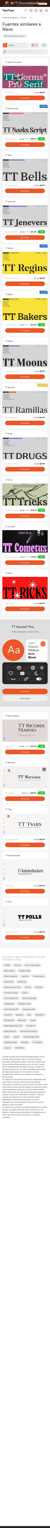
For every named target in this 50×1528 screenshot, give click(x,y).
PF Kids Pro (30, 1026)
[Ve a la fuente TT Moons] (25, 356)
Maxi (29, 1015)
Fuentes (23, 17)
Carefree (25, 976)
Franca (25, 993)
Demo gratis (25, 698)
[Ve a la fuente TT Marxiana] (25, 777)
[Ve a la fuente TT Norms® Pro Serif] (25, 77)
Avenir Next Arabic (32, 965)
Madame (19, 1015)
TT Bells (8, 155)
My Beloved (9, 1020)
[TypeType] (8, 10)
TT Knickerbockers (12, 855)
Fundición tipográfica (10, 17)
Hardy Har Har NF (11, 1009)
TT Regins (9, 248)
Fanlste (28, 987)
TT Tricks (8, 480)
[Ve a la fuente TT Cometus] (25, 541)
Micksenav (39, 1015)
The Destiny (37, 1042)
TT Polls (8, 902)
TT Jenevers (10, 201)
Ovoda (32, 1020)
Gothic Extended (29, 998)
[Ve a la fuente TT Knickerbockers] (25, 870)
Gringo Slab (9, 1004)
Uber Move (19, 1048)
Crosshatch (8, 982)
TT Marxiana (10, 762)
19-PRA (7, 965)
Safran (6, 1037)
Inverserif (8, 1015)
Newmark (22, 1020)
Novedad (43, 106)
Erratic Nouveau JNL (12, 987)
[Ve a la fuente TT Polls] (25, 916)
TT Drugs (8, 433)
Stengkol (24, 1042)
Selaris (16, 1037)
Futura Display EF (11, 998)
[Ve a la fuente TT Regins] (25, 263)
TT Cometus (10, 526)
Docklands (22, 982)
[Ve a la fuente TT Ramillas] (25, 402)
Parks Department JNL (13, 1026)
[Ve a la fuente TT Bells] (25, 170)
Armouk (17, 965)
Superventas (42, 385)
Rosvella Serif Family (28, 1031)
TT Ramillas (9, 387)
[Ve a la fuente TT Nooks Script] (25, 123)
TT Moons (9, 341)
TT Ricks (8, 573)
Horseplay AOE (29, 1009)
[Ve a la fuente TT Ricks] (25, 588)
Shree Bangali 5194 (31, 1037)
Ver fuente (25, 98)
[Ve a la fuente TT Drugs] (25, 448)
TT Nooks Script (11, 108)
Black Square (9, 971)
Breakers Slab (24, 971)
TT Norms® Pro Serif (13, 62)
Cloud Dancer (38, 976)
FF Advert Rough (11, 993)
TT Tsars (8, 809)
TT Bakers (9, 294)
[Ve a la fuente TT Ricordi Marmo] (25, 730)
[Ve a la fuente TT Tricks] (25, 494)
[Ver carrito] (41, 10)
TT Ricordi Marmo (12, 716)
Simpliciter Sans (10, 1042)
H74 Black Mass (24, 1004)
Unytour (7, 1048)
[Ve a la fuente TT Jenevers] (25, 216)
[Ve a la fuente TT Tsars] (25, 824)
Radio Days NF (10, 1031)
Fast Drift (38, 987)
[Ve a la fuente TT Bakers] (25, 309)
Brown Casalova (10, 976)
